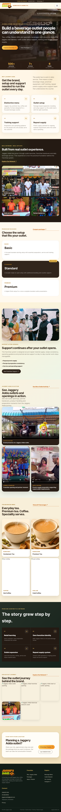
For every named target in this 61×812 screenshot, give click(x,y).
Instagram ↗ (48, 781)
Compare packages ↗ (39, 229)
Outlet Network (49, 777)
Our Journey (48, 779)
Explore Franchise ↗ (10, 47)
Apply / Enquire (31, 779)
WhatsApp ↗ (40, 1)
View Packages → (26, 47)
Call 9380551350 (45, 752)
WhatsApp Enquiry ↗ (46, 747)
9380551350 (31, 1)
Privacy (4, 802)
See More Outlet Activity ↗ (41, 386)
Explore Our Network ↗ (9, 161)
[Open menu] (57, 6)
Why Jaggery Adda (32, 774)
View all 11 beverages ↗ (40, 505)
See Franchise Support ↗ (11, 371)
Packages (29, 777)
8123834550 (5, 794)
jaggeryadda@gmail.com (8, 797)
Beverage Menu (49, 774)
